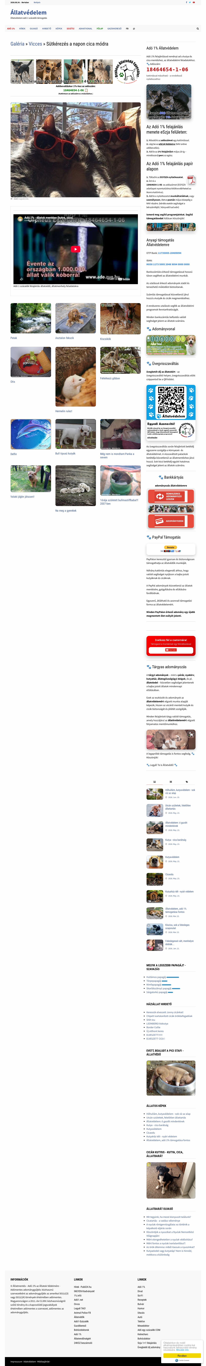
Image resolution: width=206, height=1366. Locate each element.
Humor (141, 1308)
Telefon (141, 1321)
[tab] (154, 782)
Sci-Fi (140, 1295)
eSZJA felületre (167, 144)
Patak (14, 338)
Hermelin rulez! (63, 411)
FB (127, 28)
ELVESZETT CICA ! (155, 1038)
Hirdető (46, 28)
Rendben (182, 1355)
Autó (140, 1317)
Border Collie (153, 1027)
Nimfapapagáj (154, 984)
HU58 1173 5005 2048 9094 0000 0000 (168, 264)
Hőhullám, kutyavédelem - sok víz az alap (168, 1113)
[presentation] (154, 782)
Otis (13, 381)
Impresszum (16, 1361)
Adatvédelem (30, 1361)
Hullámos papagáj (156, 977)
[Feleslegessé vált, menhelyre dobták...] (154, 941)
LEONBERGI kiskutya (157, 1023)
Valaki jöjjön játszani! (22, 496)
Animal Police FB (82, 1312)
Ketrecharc (143, 1334)
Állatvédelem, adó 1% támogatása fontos (175, 910)
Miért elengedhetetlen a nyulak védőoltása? (169, 1239)
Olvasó (34, 28)
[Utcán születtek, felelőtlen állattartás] (154, 805)
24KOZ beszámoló (83, 1342)
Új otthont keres (155, 1031)
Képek (59, 28)
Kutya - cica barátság (175, 839)
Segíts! (70, 28)
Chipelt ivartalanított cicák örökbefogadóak (169, 1016)
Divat (140, 1291)
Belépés (37, 2)
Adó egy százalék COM (149, 1329)
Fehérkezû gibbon (110, 378)
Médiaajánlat (43, 1361)
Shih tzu (150, 1019)
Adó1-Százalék (81, 1321)
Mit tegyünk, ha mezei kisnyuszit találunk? (168, 1216)
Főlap (100, 28)
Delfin (14, 454)
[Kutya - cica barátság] (154, 840)
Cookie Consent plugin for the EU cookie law (182, 1360)
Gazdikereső (114, 28)
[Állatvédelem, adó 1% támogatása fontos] (154, 909)
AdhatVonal (85, 28)
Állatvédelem (29, 12)
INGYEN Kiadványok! (84, 1291)
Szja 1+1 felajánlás (147, 1342)
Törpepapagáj (154, 980)
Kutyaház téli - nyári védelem (179, 891)
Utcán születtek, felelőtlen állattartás (166, 1117)
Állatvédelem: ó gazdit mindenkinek (176, 824)
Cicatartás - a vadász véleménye (163, 1220)
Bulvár (141, 1304)
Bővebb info (182, 1349)
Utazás (141, 1312)
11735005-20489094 (169, 253)
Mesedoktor (143, 1325)
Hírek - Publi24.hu (83, 1286)
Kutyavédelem (172, 857)
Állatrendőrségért (82, 1338)
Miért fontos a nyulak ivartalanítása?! (165, 1243)
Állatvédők (79, 1317)
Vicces (35, 44)
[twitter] (190, 2)
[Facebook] (186, 2)
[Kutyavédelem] (154, 857)
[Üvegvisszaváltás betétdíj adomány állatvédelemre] (170, 413)
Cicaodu (169, 874)
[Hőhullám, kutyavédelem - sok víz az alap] (154, 790)
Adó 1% (11, 28)
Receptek (142, 1299)
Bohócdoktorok (81, 1329)
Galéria (17, 44)
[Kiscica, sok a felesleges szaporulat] (154, 925)
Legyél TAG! (80, 1308)
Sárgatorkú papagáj (157, 992)
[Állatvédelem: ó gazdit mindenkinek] (154, 823)
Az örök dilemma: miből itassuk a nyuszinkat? (170, 1247)
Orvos (77, 1304)
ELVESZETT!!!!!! (154, 1034)
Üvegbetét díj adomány (149, 1347)
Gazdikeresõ (80, 1325)
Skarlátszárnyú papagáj (159, 988)
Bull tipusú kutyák (65, 453)
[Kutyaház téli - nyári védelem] (154, 892)
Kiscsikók (105, 339)
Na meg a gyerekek (65, 510)
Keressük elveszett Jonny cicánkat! (164, 1012)
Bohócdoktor (144, 1338)
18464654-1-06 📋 (75, 90)
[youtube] (193, 2)
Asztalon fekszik (64, 338)
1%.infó (77, 1295)
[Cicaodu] (154, 874)
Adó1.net (78, 1299)
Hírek (22, 28)
